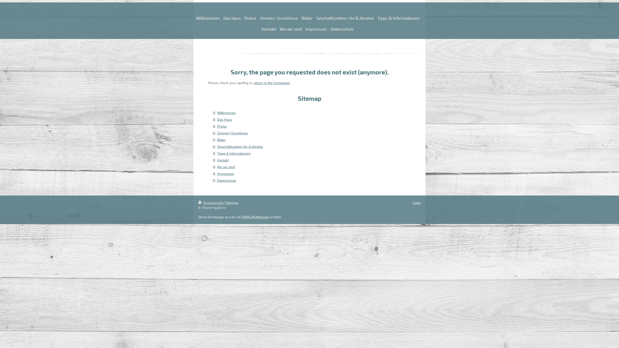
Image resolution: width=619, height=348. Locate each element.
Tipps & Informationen (234, 153)
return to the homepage (272, 83)
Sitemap (232, 203)
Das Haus (224, 120)
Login (417, 203)
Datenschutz (226, 180)
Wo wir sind (226, 167)
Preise (222, 126)
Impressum (225, 174)
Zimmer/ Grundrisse (232, 133)
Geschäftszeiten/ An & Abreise (240, 147)
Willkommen (226, 113)
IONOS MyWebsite (255, 217)
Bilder (221, 140)
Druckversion (213, 203)
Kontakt (223, 160)
